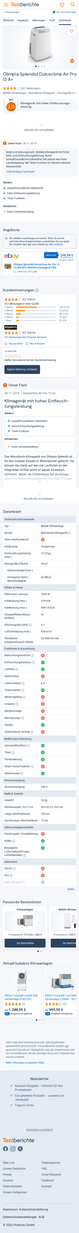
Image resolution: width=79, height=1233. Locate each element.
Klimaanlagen (12, 12)
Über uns (9, 1162)
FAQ (44, 1168)
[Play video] (72, 61)
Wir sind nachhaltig (66, 12)
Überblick (8, 20)
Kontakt (47, 1186)
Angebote (23, 20)
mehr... (71, 889)
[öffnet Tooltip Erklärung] (37, 290)
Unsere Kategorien (15, 1192)
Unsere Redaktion (14, 1168)
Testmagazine (51, 1162)
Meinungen (39, 20)
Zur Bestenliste (29, 944)
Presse (7, 1174)
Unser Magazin (51, 1174)
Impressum (10, 1209)
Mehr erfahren (56, 244)
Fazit (52, 20)
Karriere (8, 1180)
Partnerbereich (12, 1186)
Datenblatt (65, 20)
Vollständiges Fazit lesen (20, 171)
